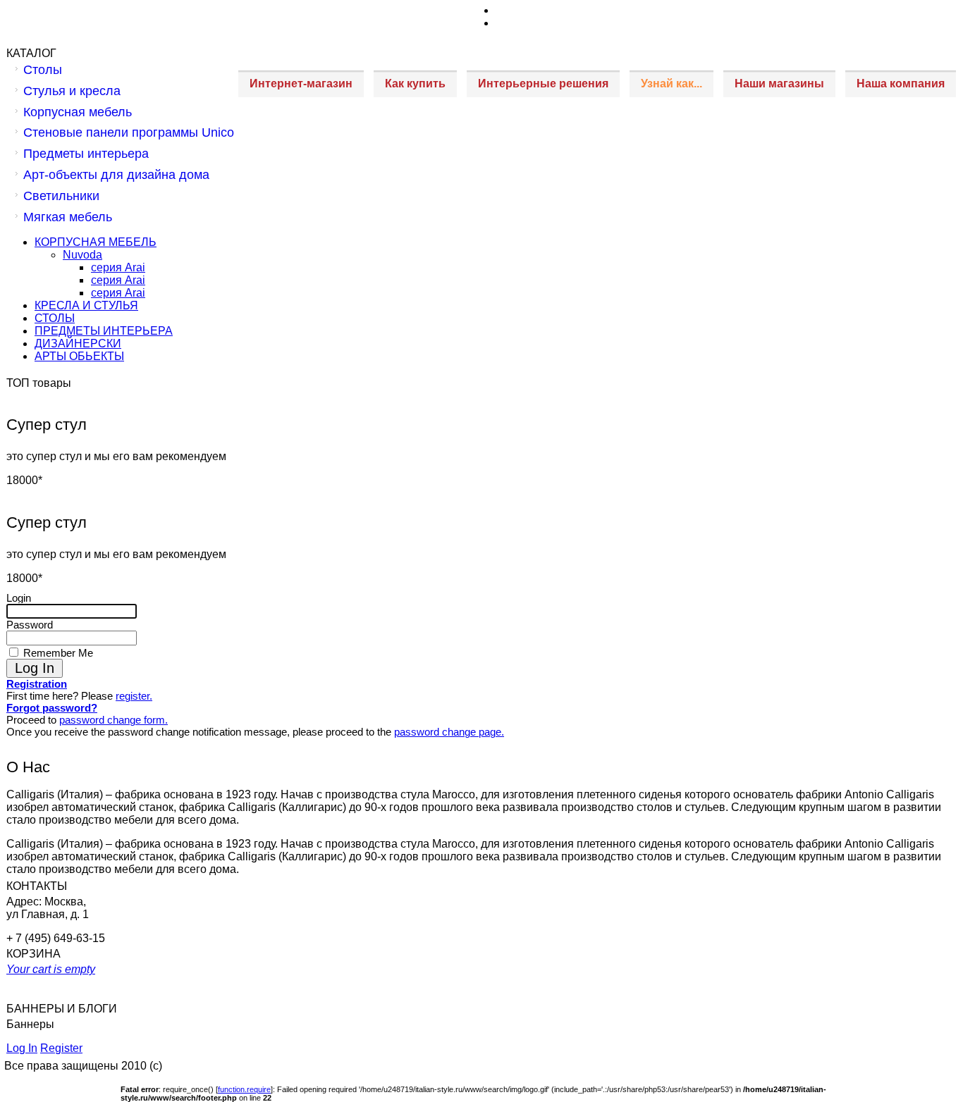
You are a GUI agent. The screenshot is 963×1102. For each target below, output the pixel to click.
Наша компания (901, 83)
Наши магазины (779, 83)
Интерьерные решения (543, 83)
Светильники (61, 196)
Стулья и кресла (72, 91)
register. (134, 696)
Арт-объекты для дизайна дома (116, 175)
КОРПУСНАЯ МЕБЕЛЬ (96, 242)
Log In (21, 1048)
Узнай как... (671, 83)
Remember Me (56, 653)
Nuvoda (82, 255)
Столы (42, 70)
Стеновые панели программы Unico (128, 132)
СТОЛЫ (55, 318)
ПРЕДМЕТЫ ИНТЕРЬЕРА (104, 331)
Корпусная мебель (77, 112)
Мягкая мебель (67, 217)
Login (18, 598)
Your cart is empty (50, 969)
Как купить (415, 83)
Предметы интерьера (86, 154)
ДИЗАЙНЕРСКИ (78, 343)
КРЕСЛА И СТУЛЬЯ (86, 305)
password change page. (449, 732)
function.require (244, 1089)
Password (29, 625)
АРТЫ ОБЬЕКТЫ (79, 356)
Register (61, 1048)
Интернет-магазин (301, 83)
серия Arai (118, 267)
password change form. (113, 720)
